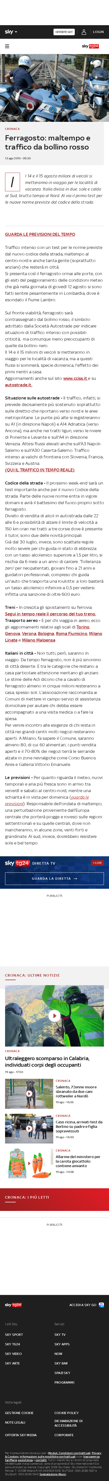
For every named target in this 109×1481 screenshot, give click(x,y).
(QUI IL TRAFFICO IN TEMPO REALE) (40, 469)
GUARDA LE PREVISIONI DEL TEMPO (40, 234)
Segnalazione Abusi (53, 1474)
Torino (83, 627)
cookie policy (67, 1413)
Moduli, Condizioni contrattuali (69, 1453)
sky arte (12, 1363)
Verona (29, 633)
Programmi (64, 1382)
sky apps (62, 1344)
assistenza (25, 1460)
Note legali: (13, 1402)
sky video (13, 1354)
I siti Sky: (11, 1324)
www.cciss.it (75, 378)
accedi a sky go (82, 1305)
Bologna (46, 633)
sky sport (14, 1335)
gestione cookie (19, 1413)
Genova (12, 633)
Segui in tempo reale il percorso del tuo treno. (50, 613)
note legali (15, 1422)
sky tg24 (12, 1344)
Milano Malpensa (38, 640)
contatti (41, 1460)
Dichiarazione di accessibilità (68, 1423)
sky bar (61, 1363)
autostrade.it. (18, 384)
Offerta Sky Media (21, 1435)
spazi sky (62, 1373)
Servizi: (60, 1324)
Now (59, 1354)
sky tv (60, 1335)
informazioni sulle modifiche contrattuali (48, 1456)
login (98, 32)
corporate (64, 1435)
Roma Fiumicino (71, 633)
